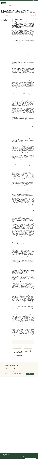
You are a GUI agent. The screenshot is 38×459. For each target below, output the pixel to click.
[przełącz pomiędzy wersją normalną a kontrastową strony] (36, 0)
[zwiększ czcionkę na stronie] (35, 0)
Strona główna (3, 5)
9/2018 (10, 5)
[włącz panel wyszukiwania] (37, 3)
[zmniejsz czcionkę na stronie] (31, 0)
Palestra (3, 3)
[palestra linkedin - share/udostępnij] (34, 15)
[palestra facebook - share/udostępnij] (32, 15)
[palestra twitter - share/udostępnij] (35, 15)
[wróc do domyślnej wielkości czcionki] (33, 0)
